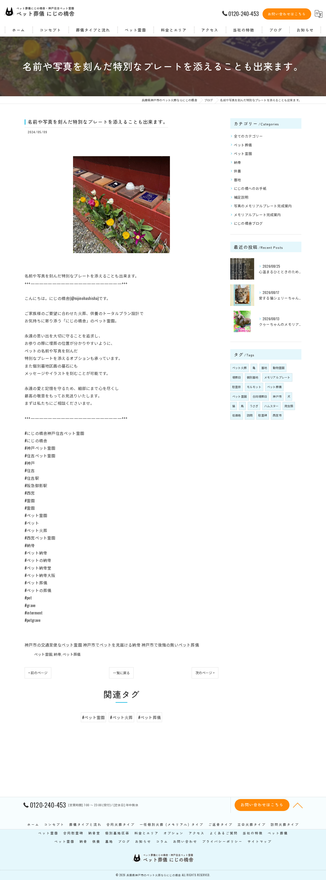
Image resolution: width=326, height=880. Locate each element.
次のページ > (205, 672)
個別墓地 (252, 377)
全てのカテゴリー (248, 136)
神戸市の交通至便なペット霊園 (53, 645)
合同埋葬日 (259, 396)
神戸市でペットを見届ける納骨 (112, 645)
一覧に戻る (121, 672)
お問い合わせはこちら (287, 13)
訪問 (249, 415)
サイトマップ (259, 841)
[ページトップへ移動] (298, 805)
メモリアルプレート (277, 377)
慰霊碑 (262, 415)
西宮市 (277, 415)
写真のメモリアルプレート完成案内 (263, 205)
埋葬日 (236, 377)
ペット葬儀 (72, 654)
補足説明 (241, 197)
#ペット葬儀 (149, 717)
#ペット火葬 (121, 717)
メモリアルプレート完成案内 (257, 214)
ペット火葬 (239, 368)
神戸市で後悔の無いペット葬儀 (170, 645)
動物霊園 (278, 368)
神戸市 (277, 396)
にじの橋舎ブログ (248, 223)
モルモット (254, 387)
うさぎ (254, 406)
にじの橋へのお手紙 (250, 188)
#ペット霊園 (93, 717)
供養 (237, 170)
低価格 (236, 415)
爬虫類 (288, 406)
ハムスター (271, 406)
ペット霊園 (43, 654)
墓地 (237, 179)
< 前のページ (37, 672)
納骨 (57, 654)
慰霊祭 (236, 387)
